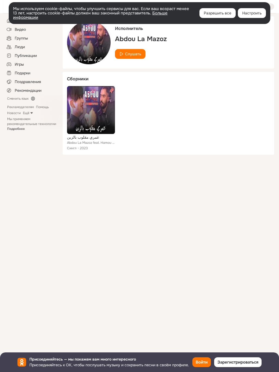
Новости (14, 113)
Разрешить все (217, 13)
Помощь (42, 107)
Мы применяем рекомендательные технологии (31, 124)
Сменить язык (18, 98)
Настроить (252, 13)
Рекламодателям (20, 107)
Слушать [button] (133, 53)
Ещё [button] (26, 113)
